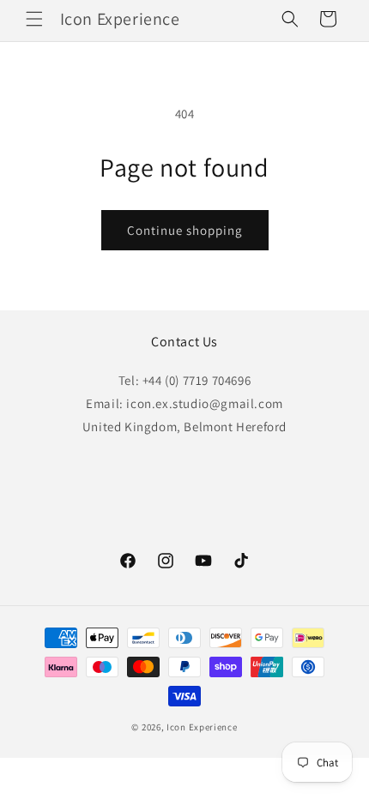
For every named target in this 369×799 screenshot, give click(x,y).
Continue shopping (185, 230)
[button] (34, 19)
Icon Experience (202, 727)
